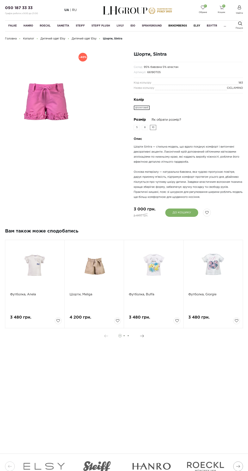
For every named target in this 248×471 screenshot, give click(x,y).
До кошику (182, 212)
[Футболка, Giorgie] (213, 266)
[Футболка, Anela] (35, 266)
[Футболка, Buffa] (153, 266)
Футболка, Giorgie (202, 294)
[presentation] (106, 336)
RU (74, 10)
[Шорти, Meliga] (94, 266)
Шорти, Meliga (81, 294)
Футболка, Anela (23, 294)
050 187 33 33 (19, 8)
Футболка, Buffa (141, 294)
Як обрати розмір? (166, 119)
